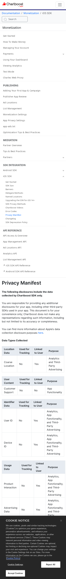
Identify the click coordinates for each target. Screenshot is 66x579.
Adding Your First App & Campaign (22, 90)
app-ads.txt (9, 126)
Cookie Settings (15, 564)
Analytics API (10, 253)
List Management (12, 108)
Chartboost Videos (14, 207)
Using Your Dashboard (15, 59)
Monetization (31, 13)
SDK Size (10, 185)
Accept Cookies (15, 573)
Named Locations (14, 196)
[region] (33, 547)
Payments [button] (8, 53)
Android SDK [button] (10, 170)
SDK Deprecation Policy (16, 222)
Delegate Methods (14, 193)
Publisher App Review (14, 96)
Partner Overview (12, 145)
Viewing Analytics (12, 65)
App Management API (14, 241)
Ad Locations (10, 102)
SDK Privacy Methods (16, 204)
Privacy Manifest (13, 215)
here (40, 332)
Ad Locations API (12, 247)
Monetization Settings (15, 114)
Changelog (11, 218)
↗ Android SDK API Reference (19, 271)
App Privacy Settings (14, 120)
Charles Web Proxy (13, 77)
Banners (9, 189)
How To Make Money (14, 41)
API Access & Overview (15, 235)
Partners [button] (7, 157)
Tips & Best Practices (14, 151)
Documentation (11, 13)
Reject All (50, 564)
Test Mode (8, 71)
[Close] (61, 520)
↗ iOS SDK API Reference (16, 265)
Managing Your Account (16, 47)
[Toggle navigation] (60, 5)
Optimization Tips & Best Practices (21, 132)
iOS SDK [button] (7, 176)
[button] (63, 53)
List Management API (14, 259)
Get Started (9, 35)
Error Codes (11, 211)
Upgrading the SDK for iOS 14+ (20, 200)
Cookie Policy (13, 558)
